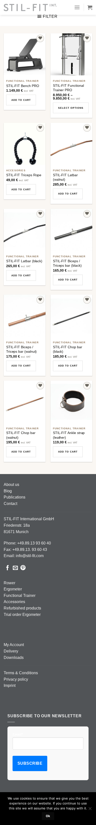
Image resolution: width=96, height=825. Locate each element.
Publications (14, 497)
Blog (8, 491)
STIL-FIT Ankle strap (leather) (69, 435)
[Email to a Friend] (15, 568)
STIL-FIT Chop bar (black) (67, 349)
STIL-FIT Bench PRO (22, 86)
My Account (14, 645)
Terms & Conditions (21, 673)
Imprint (10, 685)
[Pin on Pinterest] (23, 568)
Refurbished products (22, 608)
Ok (48, 816)
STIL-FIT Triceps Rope (24, 175)
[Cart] (89, 7)
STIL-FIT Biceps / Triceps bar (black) (67, 263)
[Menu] (77, 7)
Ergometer (13, 589)
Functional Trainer (19, 595)
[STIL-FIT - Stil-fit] (30, 7)
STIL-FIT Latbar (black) (24, 261)
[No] (89, 810)
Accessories (14, 602)
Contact (10, 503)
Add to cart (21, 100)
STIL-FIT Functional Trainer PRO (68, 88)
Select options (70, 108)
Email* (18, 734)
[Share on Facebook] (7, 568)
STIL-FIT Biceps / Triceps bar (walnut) (21, 349)
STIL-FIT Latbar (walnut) (65, 177)
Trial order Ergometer (22, 614)
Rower (9, 583)
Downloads (14, 657)
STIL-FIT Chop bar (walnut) (20, 435)
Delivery (11, 651)
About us (11, 484)
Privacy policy (16, 679)
